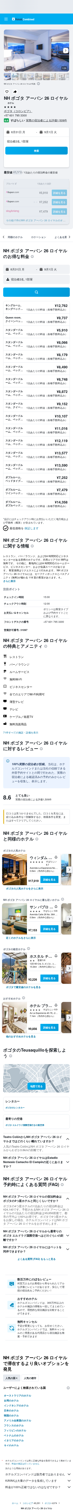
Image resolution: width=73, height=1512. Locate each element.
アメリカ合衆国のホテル (17, 1420)
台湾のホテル (11, 1400)
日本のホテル (11, 1410)
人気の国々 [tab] (11, 1378)
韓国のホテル (11, 1415)
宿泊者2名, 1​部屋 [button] (18, 141)
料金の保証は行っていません (25, 1463)
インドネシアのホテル (16, 1405)
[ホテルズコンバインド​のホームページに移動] (23, 19)
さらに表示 (9, 581)
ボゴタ (48, 1503)
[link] (24, 888)
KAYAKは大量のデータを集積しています (31, 1481)
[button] (6, 19)
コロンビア (28, 1503)
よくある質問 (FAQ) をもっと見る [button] (37, 1259)
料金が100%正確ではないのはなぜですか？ (33, 1487)
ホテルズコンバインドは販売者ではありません (35, 1474)
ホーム (15, 1503)
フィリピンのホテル (15, 1430)
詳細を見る (49, 879)
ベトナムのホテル (14, 1435)
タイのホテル (11, 1445)
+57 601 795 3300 (15, 115)
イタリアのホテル (14, 1440)
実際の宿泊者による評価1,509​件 (46, 120)
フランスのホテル (14, 1425)
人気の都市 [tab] (30, 1378)
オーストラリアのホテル (17, 1395)
